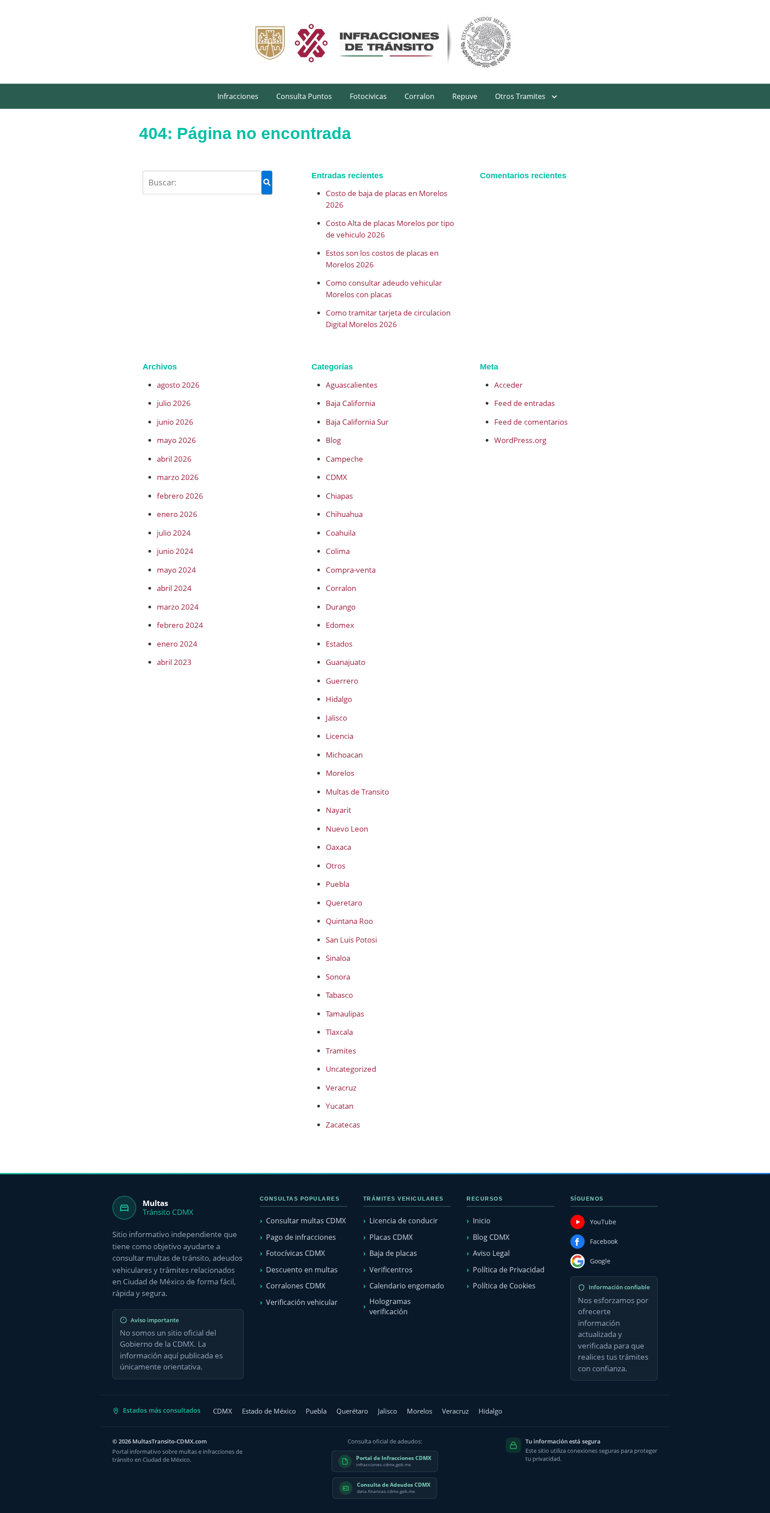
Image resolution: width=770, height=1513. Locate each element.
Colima (338, 551)
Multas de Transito (357, 792)
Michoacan (344, 755)
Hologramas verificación (390, 1306)
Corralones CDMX (295, 1286)
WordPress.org (520, 440)
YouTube (603, 1222)
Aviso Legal (491, 1253)
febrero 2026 (180, 496)
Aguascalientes (351, 385)
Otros (335, 866)
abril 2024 (174, 588)
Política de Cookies (504, 1286)
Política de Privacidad (509, 1270)
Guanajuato (345, 662)
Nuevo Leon (347, 829)
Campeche (344, 459)
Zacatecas (343, 1124)
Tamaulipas (345, 1014)
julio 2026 (174, 403)
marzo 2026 (178, 477)
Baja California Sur (357, 422)
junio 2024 (175, 551)
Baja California (350, 403)
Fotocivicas (368, 96)
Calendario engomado (406, 1286)
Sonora (338, 977)
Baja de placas (393, 1253)
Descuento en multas (302, 1270)
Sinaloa (338, 958)
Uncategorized (351, 1069)
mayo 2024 (176, 570)
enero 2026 (177, 514)
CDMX (336, 477)
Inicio (482, 1221)
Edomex (340, 625)
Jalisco (336, 718)
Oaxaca (338, 847)
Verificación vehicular (302, 1302)
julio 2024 (174, 533)
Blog (333, 440)
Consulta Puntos (304, 96)
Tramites (341, 1051)
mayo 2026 (176, 440)
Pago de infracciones (301, 1237)
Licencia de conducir (403, 1221)
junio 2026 (175, 422)
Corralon (419, 96)
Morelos (340, 773)
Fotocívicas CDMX (295, 1253)
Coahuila (341, 533)
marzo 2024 (178, 607)
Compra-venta (351, 570)
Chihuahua (344, 514)
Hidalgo (339, 699)
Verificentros (391, 1270)
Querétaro (352, 1410)
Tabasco (339, 995)
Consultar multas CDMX (306, 1221)
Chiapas (339, 496)
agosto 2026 (178, 385)
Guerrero (342, 681)
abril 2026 (174, 459)
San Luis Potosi (351, 940)
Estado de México (269, 1410)
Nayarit (338, 810)
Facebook (604, 1241)
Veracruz (341, 1087)
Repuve (464, 96)
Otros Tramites (520, 96)
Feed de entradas (524, 403)
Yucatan (339, 1106)
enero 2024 (177, 644)
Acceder (508, 385)
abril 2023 (174, 662)
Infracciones (237, 96)
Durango (341, 607)
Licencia (339, 736)
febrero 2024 (180, 625)
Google (600, 1261)
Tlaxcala (339, 1032)
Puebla (337, 884)
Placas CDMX (391, 1237)
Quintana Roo (349, 921)
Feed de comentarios (531, 422)
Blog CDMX (491, 1237)
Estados (339, 644)
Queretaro (344, 903)
